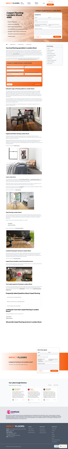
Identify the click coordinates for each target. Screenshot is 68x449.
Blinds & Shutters (9, 318)
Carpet (48, 48)
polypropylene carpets (35, 179)
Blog (53, 432)
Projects (53, 430)
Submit (37, 36)
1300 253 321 (50, 1)
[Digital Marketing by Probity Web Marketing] (57, 446)
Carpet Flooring (31, 430)
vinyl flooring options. (19, 228)
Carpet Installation (50, 50)
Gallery (53, 434)
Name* (36, 17)
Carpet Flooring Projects (51, 60)
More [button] (44, 3)
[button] (24, 297)
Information (54, 428)
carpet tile (22, 186)
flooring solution (16, 53)
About (53, 438)
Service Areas (49, 63)
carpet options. (18, 189)
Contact (53, 436)
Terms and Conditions (56, 439)
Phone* (36, 20)
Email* (49, 17)
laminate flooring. (17, 258)
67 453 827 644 (11, 436)
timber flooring (16, 145)
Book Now (50, 4)
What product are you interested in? (41, 24)
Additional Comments (38, 28)
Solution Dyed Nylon (51, 53)
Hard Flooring (8, 316)
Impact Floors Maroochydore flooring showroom (27, 59)
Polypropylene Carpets (51, 55)
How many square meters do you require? (53, 25)
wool (20, 179)
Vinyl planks (10, 223)
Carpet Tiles (49, 58)
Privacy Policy (54, 441)
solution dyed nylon (25, 179)
